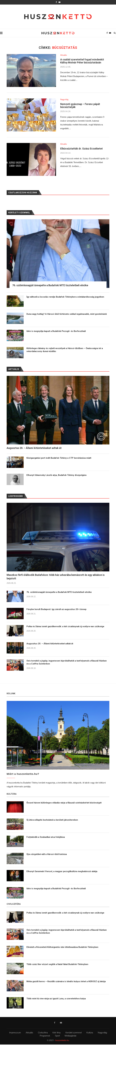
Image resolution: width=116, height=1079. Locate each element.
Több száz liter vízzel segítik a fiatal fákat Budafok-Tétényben (57, 964)
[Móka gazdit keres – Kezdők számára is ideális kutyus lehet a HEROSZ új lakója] (15, 985)
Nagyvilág (64, 99)
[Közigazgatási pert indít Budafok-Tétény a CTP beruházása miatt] (15, 462)
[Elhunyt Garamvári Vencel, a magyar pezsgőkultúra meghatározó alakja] (15, 875)
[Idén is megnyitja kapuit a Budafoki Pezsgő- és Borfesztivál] (15, 335)
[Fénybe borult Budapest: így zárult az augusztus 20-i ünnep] (15, 613)
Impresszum (15, 1032)
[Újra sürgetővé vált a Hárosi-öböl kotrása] (15, 858)
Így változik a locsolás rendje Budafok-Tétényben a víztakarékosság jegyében (65, 297)
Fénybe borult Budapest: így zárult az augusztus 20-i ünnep (56, 609)
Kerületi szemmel (73, 1032)
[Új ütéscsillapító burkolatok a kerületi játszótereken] (15, 824)
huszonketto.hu (62, 1040)
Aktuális (63, 55)
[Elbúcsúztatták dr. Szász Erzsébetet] (31, 159)
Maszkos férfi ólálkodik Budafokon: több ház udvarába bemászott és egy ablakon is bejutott (56, 576)
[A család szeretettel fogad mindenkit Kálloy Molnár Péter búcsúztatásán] (31, 70)
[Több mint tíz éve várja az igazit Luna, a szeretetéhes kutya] (15, 1003)
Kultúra (89, 1032)
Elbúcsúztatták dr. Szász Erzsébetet (81, 148)
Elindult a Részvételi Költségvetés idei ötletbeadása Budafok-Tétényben (62, 947)
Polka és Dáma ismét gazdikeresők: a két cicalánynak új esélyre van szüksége (65, 626)
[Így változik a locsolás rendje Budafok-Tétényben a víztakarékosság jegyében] (15, 301)
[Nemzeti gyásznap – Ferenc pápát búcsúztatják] (31, 114)
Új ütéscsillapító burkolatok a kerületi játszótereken (52, 820)
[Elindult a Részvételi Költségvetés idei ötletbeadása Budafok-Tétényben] (15, 951)
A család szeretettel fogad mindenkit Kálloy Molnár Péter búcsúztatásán (82, 61)
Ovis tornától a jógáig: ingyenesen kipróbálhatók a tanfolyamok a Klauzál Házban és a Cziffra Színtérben (66, 662)
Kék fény (56, 1032)
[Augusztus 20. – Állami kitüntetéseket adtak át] (15, 648)
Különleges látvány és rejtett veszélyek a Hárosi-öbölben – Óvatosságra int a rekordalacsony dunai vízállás (64, 350)
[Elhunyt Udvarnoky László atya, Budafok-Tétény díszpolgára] (15, 479)
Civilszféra (43, 1032)
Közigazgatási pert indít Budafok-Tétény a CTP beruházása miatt (58, 458)
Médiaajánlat (70, 1035)
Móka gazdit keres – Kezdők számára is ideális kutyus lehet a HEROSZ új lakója (66, 981)
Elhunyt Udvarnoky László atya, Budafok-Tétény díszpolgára (56, 475)
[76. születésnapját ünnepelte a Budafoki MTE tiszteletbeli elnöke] (15, 596)
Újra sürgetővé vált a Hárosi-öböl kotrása (46, 854)
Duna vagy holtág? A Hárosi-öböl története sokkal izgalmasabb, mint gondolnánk (66, 314)
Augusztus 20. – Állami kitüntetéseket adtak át (49, 643)
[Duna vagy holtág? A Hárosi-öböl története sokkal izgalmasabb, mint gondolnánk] (15, 318)
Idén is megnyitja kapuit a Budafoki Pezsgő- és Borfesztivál (56, 331)
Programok (45, 1035)
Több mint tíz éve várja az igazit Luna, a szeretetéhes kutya (56, 998)
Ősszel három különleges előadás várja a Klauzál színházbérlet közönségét (64, 802)
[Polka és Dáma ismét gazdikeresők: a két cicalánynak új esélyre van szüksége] (15, 630)
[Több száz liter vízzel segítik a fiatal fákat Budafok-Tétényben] (15, 968)
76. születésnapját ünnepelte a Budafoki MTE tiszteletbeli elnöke (59, 592)
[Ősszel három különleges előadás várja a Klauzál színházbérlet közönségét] (15, 807)
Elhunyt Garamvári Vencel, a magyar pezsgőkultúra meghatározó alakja (61, 871)
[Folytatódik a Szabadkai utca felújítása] (15, 841)
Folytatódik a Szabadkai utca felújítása (45, 837)
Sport (57, 1035)
